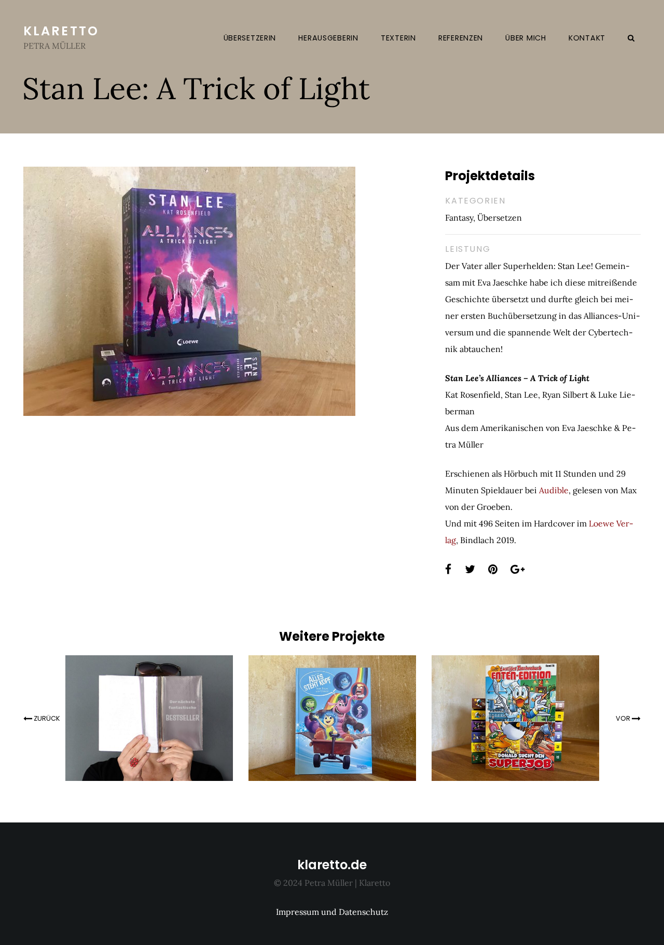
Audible (554, 490)
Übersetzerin (250, 38)
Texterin (398, 38)
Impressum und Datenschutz (332, 912)
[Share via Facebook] (448, 569)
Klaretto (61, 31)
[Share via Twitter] (470, 569)
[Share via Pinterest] (492, 569)
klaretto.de (332, 864)
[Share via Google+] (517, 569)
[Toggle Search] (631, 38)
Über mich (525, 38)
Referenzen (460, 38)
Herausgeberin (328, 38)
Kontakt (587, 38)
